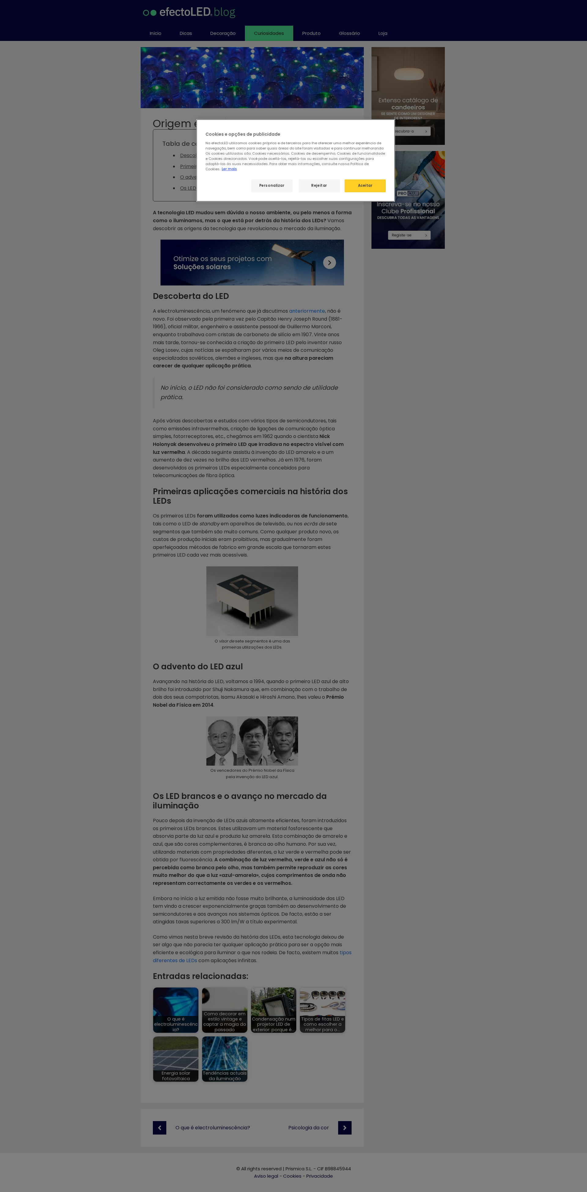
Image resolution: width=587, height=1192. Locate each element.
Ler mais (229, 169)
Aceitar (365, 185)
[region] (295, 160)
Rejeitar (319, 185)
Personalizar (272, 185)
